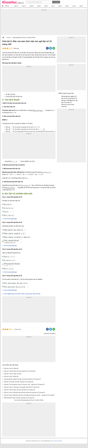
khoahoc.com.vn (3, 38)
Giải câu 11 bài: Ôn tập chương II (67, 105)
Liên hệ (55, 440)
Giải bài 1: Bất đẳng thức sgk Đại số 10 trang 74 (69, 101)
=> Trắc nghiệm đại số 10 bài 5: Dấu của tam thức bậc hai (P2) (21, 293)
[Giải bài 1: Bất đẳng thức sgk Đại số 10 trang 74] (59, 101)
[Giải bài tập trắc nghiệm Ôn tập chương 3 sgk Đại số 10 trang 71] (59, 97)
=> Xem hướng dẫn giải (9, 218)
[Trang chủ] (13, 2)
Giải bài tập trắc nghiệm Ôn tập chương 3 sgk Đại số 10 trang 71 (69, 98)
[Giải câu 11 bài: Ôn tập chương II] (59, 105)
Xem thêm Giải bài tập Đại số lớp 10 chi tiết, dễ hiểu (28, 400)
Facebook (60, 440)
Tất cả (7, 6)
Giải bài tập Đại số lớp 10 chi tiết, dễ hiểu (24, 37)
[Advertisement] (44, 23)
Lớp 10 (9, 37)
